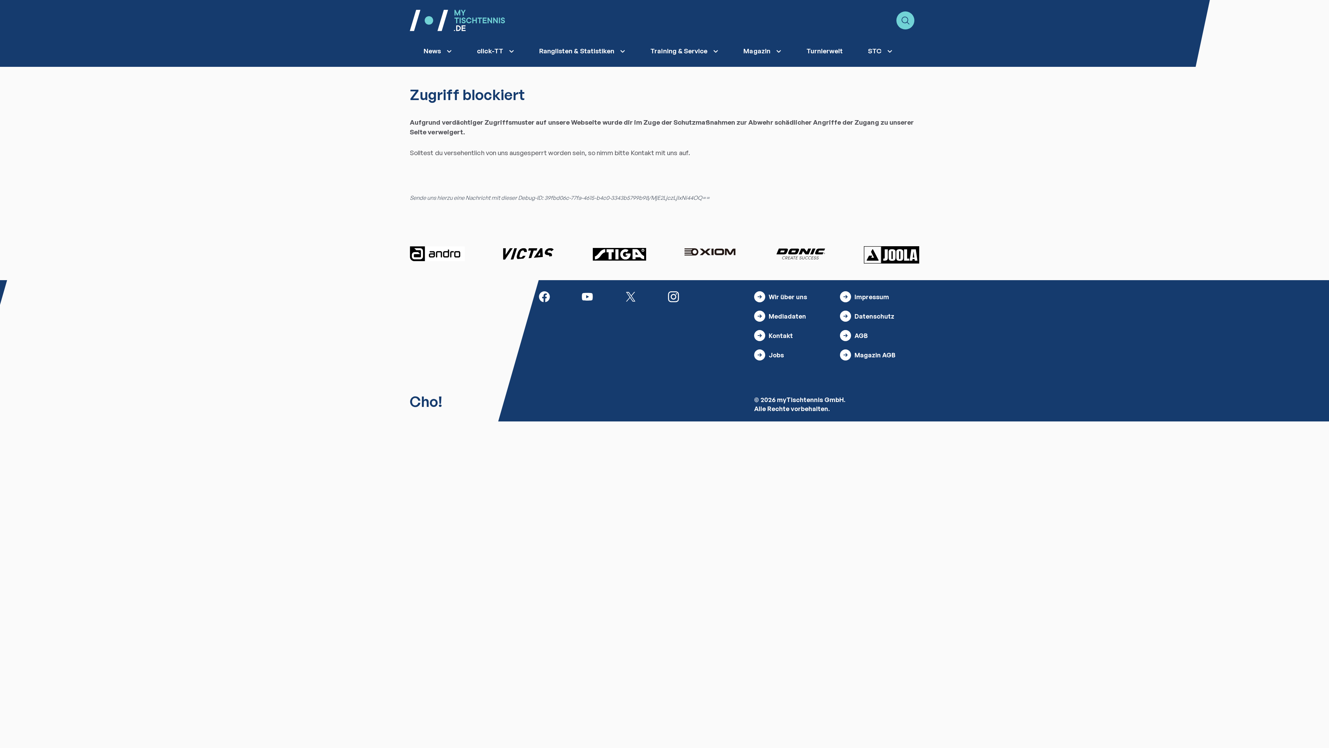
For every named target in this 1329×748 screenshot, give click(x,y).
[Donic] (801, 253)
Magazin (756, 51)
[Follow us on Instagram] (673, 296)
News (432, 51)
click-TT (490, 51)
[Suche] (905, 20)
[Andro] (437, 253)
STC (875, 51)
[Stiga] (619, 253)
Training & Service (678, 51)
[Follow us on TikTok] (716, 296)
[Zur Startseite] (457, 20)
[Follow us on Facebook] (544, 296)
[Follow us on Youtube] (587, 296)
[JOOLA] (891, 255)
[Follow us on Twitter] (630, 296)
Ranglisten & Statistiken (577, 51)
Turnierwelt (824, 51)
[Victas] (528, 253)
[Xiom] (710, 252)
